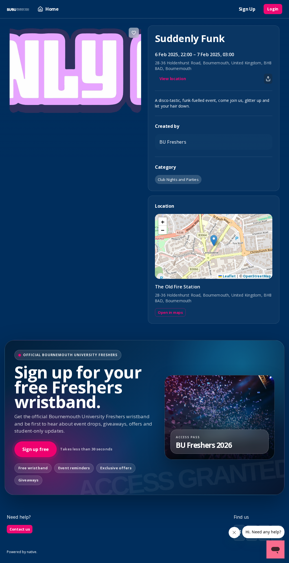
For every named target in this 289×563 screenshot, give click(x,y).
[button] (213, 240)
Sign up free (35, 449)
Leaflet (228, 276)
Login (272, 9)
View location (172, 78)
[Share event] (268, 79)
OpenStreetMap (257, 276)
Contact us (20, 529)
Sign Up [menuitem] (247, 9)
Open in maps (170, 312)
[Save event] (134, 33)
